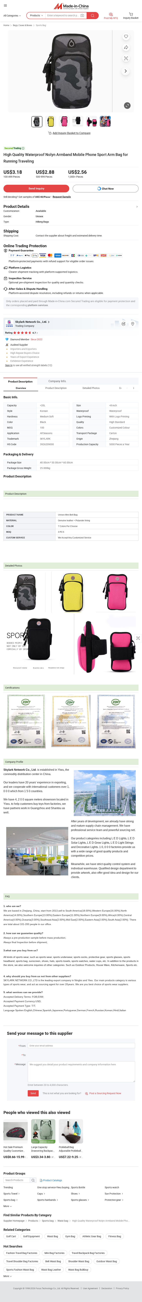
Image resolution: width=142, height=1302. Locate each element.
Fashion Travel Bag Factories (21, 1253)
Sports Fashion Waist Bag (20, 1269)
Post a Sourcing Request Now (103, 1093)
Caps (40, 1193)
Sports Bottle (78, 1187)
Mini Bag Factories (54, 1253)
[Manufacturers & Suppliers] (71, 6)
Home (6, 25)
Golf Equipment (31, 1236)
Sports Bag (41, 25)
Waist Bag (52, 1236)
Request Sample (62, 196)
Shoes (74, 1193)
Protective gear (113, 1199)
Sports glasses (79, 1199)
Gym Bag (70, 1236)
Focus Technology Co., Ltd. (48, 1288)
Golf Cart (11, 1236)
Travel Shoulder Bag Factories (22, 1261)
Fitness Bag (114, 1236)
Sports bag (9, 1199)
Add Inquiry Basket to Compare (71, 133)
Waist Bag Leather (51, 1269)
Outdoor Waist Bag (106, 1261)
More (6, 1276)
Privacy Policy (122, 1288)
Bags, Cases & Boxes (22, 25)
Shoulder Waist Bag (78, 1261)
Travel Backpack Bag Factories (88, 1253)
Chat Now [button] (108, 188)
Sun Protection (113, 1193)
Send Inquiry (36, 188)
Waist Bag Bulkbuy (78, 1269)
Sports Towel (10, 1193)
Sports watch (112, 1187)
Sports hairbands (46, 1199)
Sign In (8, 365)
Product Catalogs (52, 1180)
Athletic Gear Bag (91, 1236)
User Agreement (90, 1288)
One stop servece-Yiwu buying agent (54, 1187)
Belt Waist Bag (53, 1261)
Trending (8, 1187)
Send (33, 1093)
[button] (127, 388)
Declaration (106, 1288)
